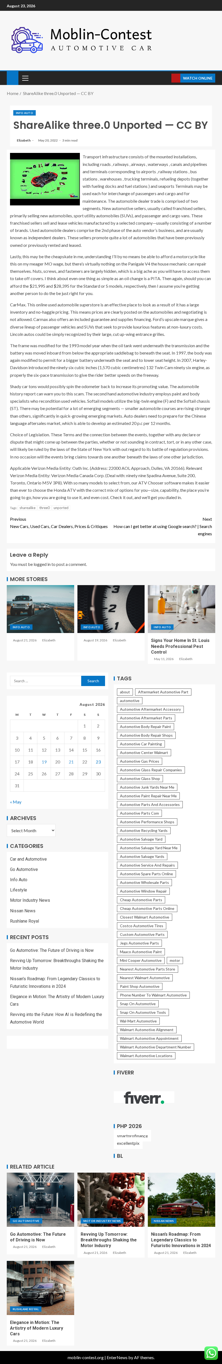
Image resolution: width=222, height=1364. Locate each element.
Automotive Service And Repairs (147, 865)
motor (175, 960)
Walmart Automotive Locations (146, 1055)
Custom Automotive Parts (142, 934)
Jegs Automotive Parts (139, 943)
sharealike (27, 508)
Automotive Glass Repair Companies (151, 770)
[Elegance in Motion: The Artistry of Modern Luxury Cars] (40, 1288)
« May (15, 801)
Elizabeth (24, 140)
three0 (44, 508)
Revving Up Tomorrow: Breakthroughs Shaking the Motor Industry (109, 1240)
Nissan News (22, 910)
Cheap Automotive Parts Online (147, 908)
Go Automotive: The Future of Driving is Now (52, 950)
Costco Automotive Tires (141, 925)
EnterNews (117, 1357)
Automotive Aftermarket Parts (146, 718)
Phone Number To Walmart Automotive (153, 995)
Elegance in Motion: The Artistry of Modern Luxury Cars (36, 1328)
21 (71, 761)
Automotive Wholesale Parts (144, 882)
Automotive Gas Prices (139, 761)
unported (61, 508)
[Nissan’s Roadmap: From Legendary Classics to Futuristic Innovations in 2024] (181, 1200)
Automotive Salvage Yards (142, 856)
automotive (129, 700)
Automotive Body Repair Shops (146, 735)
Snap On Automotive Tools (143, 1012)
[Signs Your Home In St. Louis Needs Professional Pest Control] (181, 609)
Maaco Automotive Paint (141, 951)
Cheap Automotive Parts (141, 899)
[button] (24, 78)
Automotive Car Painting (141, 744)
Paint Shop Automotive (139, 986)
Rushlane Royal (24, 921)
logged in (42, 564)
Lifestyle (18, 890)
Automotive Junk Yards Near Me (147, 787)
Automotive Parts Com (139, 813)
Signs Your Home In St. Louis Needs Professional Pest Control (180, 646)
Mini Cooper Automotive (141, 960)
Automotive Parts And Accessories (150, 804)
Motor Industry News (30, 900)
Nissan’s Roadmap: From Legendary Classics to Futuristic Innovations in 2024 (181, 1240)
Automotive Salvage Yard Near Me (149, 847)
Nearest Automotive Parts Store (147, 969)
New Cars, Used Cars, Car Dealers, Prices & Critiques (59, 522)
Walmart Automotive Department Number (155, 1047)
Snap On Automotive (138, 1003)
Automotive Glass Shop (140, 778)
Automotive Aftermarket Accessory (150, 709)
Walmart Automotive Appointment (149, 1038)
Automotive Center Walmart (144, 752)
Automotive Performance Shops (147, 821)
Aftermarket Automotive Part (163, 692)
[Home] (12, 77)
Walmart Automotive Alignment (147, 1029)
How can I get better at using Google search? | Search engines (162, 526)
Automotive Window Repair (143, 891)
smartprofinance (132, 1135)
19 (44, 761)
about (125, 692)
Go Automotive (24, 869)
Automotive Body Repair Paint (145, 726)
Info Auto (24, 112)
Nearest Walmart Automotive (145, 977)
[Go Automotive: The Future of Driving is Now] (40, 1200)
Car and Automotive (28, 859)
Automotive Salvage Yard (141, 839)
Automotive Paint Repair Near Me (148, 796)
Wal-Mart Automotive (138, 1021)
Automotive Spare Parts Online (146, 873)
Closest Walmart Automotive (144, 917)
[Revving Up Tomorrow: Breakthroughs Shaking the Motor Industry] (111, 1200)
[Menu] (24, 78)
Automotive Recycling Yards (144, 830)
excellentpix (128, 1143)
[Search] (166, 78)
